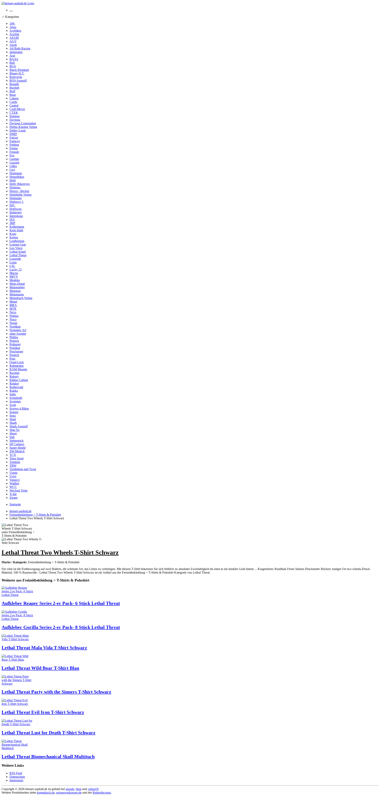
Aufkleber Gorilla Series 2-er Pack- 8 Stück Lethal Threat (61, 627)
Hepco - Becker (19, 191)
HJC (12, 205)
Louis (13, 262)
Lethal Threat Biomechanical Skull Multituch (48, 756)
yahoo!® (93, 789)
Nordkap (15, 326)
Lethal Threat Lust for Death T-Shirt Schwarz (48, 732)
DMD (13, 134)
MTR (13, 308)
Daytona (15, 119)
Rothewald (16, 387)
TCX (13, 455)
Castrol (14, 105)
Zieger (14, 497)
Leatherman (17, 241)
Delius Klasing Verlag (23, 127)
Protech (14, 355)
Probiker (15, 348)
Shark (13, 422)
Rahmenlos (17, 365)
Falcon (14, 137)
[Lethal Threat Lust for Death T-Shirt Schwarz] (17, 724)
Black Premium (19, 69)
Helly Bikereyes (20, 184)
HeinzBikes (17, 176)
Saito (13, 394)
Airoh (13, 45)
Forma (14, 148)
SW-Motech (17, 451)
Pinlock (14, 340)
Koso (13, 233)
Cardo (13, 102)
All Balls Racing (20, 48)
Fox (12, 155)
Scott (13, 405)
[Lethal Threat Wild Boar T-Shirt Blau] (17, 659)
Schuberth (16, 397)
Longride (15, 258)
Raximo (14, 373)
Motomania (17, 294)
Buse (13, 94)
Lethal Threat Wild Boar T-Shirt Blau (40, 668)
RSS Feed (16, 773)
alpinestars (16, 52)
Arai (12, 55)
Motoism (15, 291)
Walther (14, 483)
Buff (12, 91)
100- (12, 23)
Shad (13, 419)
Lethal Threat (18, 255)
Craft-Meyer (17, 109)
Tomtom (15, 462)
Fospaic (14, 151)
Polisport (15, 344)
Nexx (13, 312)
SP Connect (17, 444)
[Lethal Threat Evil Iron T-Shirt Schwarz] (17, 703)
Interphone (16, 216)
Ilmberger (16, 212)
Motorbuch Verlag (21, 298)
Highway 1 (17, 201)
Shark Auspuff (19, 426)
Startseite (15, 504)
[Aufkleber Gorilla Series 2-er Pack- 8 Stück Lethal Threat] (17, 619)
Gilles (13, 166)
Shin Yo (14, 430)
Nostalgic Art (18, 330)
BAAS (14, 59)
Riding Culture (19, 380)
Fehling (14, 144)
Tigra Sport (17, 458)
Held (13, 180)
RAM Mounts (18, 369)
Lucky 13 (16, 269)
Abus (13, 27)
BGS (13, 66)
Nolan (13, 323)
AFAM (14, 37)
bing (78, 789)
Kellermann (17, 226)
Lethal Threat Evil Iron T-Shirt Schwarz (43, 712)
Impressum (16, 780)
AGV (13, 41)
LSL (12, 266)
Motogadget (17, 287)
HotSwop (16, 209)
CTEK (14, 112)
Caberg (14, 98)
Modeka (15, 280)
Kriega (14, 237)
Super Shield (18, 447)
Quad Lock (17, 362)
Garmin (14, 159)
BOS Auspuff (18, 80)
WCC (13, 487)
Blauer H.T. (17, 73)
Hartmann (16, 173)
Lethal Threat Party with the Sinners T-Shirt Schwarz (56, 691)
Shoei (13, 433)
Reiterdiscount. (102, 792)
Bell (12, 62)
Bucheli (14, 87)
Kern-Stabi (16, 230)
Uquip (13, 472)
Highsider (16, 198)
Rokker (14, 383)
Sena (13, 415)
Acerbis (14, 34)
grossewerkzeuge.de (69, 792)
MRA (13, 305)
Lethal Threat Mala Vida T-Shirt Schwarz (44, 647)
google (70, 789)
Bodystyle (16, 77)
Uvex (13, 476)
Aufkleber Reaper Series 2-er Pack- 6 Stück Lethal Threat (61, 603)
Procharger (16, 351)
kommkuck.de (46, 792)
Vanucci (15, 479)
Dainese (15, 116)
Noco (13, 319)
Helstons (15, 187)
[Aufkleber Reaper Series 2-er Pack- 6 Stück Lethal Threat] (17, 595)
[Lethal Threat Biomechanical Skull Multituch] (17, 748)
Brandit (14, 84)
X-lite (13, 494)
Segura (14, 412)
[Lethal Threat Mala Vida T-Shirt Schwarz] (17, 639)
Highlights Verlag (20, 194)
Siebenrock (17, 440)
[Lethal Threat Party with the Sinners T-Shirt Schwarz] (17, 683)
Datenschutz (17, 776)
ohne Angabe (18, 333)
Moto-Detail (17, 283)
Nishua (14, 315)
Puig (12, 358)
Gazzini (14, 162)
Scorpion (15, 401)
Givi (12, 169)
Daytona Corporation (23, 123)
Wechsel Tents (19, 490)
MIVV (14, 276)
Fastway (15, 141)
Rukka (14, 390)
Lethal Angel (18, 251)
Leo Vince (16, 248)
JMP (12, 223)
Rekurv (14, 376)
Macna (14, 273)
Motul (13, 301)
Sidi (12, 437)
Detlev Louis (18, 130)
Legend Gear (18, 244)
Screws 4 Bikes (19, 408)
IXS (12, 219)
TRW (13, 465)
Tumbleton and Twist (23, 469)
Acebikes (15, 30)
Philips (14, 337)
